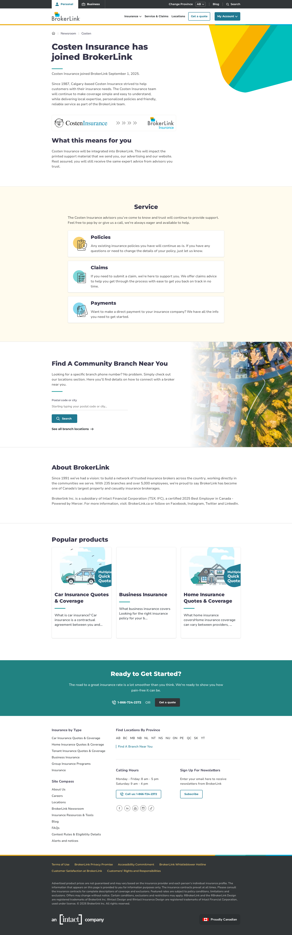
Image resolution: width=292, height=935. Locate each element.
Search (67, 418)
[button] (200, 4)
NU (168, 738)
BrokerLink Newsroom (68, 809)
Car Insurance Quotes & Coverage (76, 738)
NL (146, 738)
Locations (178, 16)
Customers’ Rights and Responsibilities (134, 871)
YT (203, 738)
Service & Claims (156, 16)
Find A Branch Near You (135, 746)
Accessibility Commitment (136, 864)
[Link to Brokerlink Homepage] (53, 33)
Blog (216, 4)
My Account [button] (225, 16)
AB (118, 738)
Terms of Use (60, 864)
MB (132, 738)
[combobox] (90, 406)
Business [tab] (93, 4)
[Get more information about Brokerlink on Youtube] (135, 808)
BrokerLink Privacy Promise (94, 864)
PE (182, 738)
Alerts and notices (65, 841)
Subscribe (191, 794)
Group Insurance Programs (71, 764)
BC (125, 738)
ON (175, 738)
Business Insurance (66, 757)
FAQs (55, 828)
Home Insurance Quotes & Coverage (78, 745)
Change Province (181, 4)
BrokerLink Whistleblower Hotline (182, 864)
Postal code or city (64, 400)
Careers (57, 796)
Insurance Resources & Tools (72, 815)
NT (153, 738)
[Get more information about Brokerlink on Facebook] (119, 808)
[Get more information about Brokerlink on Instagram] (143, 808)
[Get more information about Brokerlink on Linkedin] (127, 808)
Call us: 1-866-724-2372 (141, 794)
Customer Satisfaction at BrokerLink (77, 871)
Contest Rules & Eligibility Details (76, 834)
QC (189, 738)
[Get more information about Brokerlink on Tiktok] (151, 808)
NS (161, 738)
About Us (58, 789)
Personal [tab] (67, 4)
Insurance (59, 770)
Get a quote (199, 16)
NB (139, 738)
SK (196, 738)
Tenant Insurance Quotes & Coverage (78, 751)
